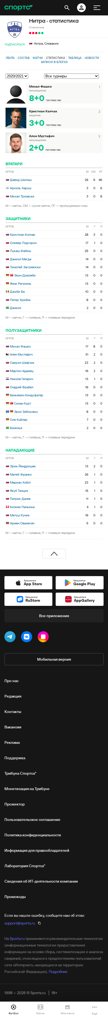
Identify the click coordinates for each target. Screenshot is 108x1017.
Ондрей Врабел (21, 387)
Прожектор (14, 804)
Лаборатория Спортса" (24, 865)
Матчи (38, 58)
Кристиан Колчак (22, 234)
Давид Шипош (21, 180)
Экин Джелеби (25, 275)
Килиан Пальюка (22, 507)
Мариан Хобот (20, 482)
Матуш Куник (20, 515)
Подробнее (58, 971)
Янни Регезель (20, 283)
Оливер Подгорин (23, 243)
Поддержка (14, 757)
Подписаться (15, 44)
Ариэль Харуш (20, 188)
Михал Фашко (20, 346)
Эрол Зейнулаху (26, 411)
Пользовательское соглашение (32, 819)
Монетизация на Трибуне (27, 788)
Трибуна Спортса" (20, 773)
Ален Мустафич (21, 354)
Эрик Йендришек (23, 466)
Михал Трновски (22, 196)
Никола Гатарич (21, 379)
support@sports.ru (19, 923)
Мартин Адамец (22, 371)
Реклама (12, 742)
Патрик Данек (20, 499)
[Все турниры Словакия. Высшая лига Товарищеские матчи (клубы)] (73, 76)
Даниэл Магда (20, 259)
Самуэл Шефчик (22, 362)
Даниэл (15, 308)
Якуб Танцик (19, 491)
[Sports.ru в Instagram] (44, 637)
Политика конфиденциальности (32, 834)
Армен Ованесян (22, 523)
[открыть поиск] (67, 7)
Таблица (75, 58)
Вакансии (12, 727)
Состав (24, 58)
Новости (92, 58)
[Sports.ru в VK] (27, 637)
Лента (10, 58)
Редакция (12, 696)
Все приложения (54, 615)
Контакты (12, 711)
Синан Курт (22, 403)
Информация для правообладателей (36, 850)
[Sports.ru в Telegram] (11, 637)
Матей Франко (21, 474)
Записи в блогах (54, 62)
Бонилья (16, 428)
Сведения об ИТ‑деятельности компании (41, 881)
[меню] (97, 7)
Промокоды (15, 896)
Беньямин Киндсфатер (26, 395)
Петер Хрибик (20, 300)
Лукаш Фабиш (20, 251)
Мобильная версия (54, 659)
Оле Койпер (18, 419)
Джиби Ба (17, 291)
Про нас (11, 680)
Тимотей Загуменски (25, 267)
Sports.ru (17, 938)
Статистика (55, 58)
